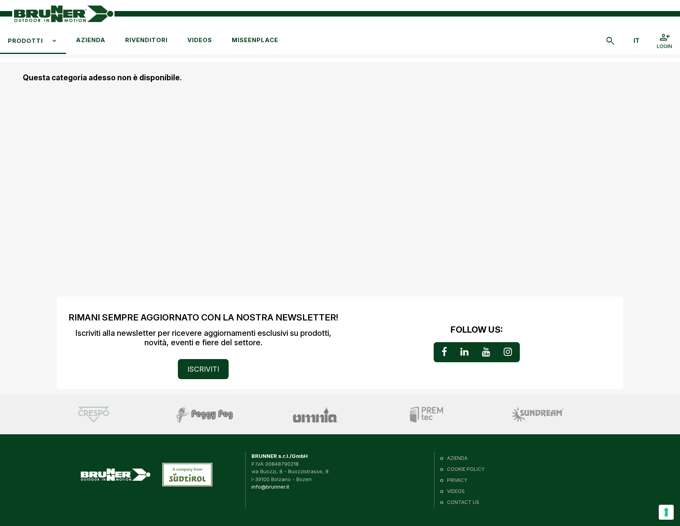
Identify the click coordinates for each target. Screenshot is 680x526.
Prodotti (25, 40)
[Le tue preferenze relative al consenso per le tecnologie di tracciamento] (666, 512)
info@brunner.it (270, 486)
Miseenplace (255, 40)
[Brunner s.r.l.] (63, 14)
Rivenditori (146, 40)
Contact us (463, 502)
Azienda (90, 40)
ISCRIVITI (203, 369)
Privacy (457, 480)
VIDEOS (199, 40)
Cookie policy (465, 469)
